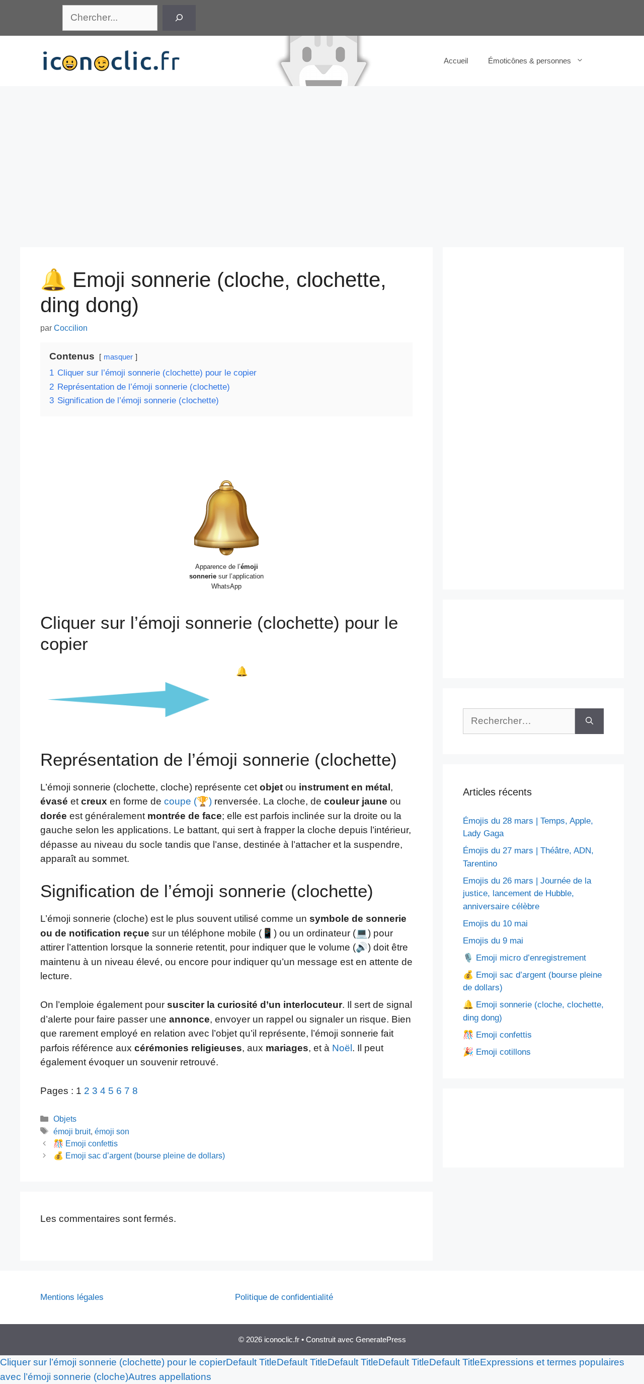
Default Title (251, 1362)
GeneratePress (381, 1339)
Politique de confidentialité (284, 1297)
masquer (118, 356)
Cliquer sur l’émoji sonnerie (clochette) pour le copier (113, 1362)
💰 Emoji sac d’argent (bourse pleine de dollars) (139, 1155)
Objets (64, 1118)
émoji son (112, 1131)
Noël (342, 1048)
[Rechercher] (179, 18)
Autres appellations (169, 1376)
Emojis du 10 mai (495, 923)
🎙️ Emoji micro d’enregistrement (524, 958)
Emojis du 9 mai (493, 940)
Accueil (456, 60)
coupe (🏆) (189, 801)
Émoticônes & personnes (529, 60)
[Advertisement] (322, 161)
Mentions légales (72, 1297)
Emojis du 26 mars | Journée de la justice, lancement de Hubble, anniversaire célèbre (527, 893)
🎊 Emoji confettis (85, 1143)
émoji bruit (72, 1131)
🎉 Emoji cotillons (497, 1052)
